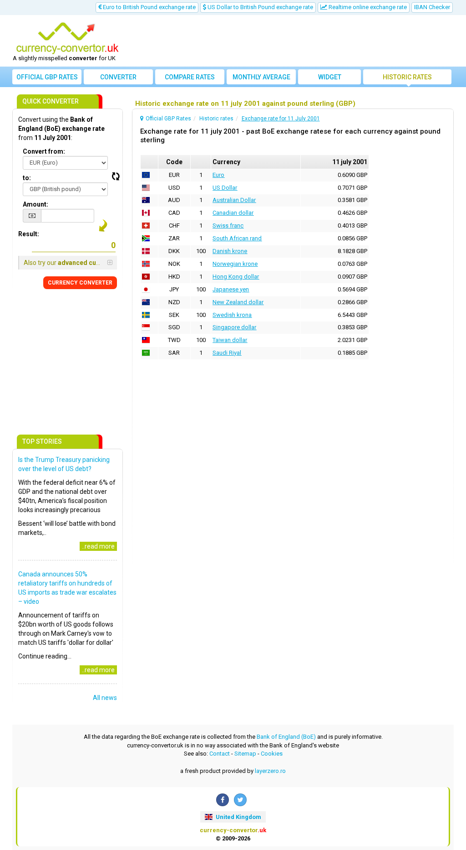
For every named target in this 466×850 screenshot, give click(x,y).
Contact (219, 753)
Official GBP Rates (47, 77)
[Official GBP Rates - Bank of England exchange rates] (67, 37)
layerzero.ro (270, 770)
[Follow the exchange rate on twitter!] (240, 799)
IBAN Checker (432, 7)
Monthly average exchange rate (261, 78)
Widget (329, 77)
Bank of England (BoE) (286, 736)
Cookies (272, 753)
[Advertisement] (288, 41)
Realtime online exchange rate (367, 7)
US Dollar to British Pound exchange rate (259, 7)
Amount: (35, 204)
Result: (28, 234)
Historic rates (407, 77)
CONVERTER (80, 283)
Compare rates (190, 77)
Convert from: (44, 151)
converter (118, 77)
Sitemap (245, 753)
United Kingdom (237, 817)
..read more (98, 546)
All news (105, 697)
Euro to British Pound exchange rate (148, 7)
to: (27, 177)
